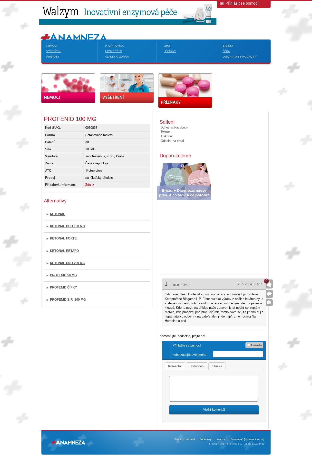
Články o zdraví (117, 56)
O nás (177, 439)
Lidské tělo (113, 51)
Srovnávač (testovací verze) (247, 439)
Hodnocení (197, 366)
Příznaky (52, 56)
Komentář (175, 366)
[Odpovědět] (269, 294)
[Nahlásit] (269, 302)
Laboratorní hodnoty (239, 56)
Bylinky (228, 45)
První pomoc (114, 45)
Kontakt (190, 439)
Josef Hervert (181, 285)
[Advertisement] (201, 235)
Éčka (226, 51)
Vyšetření (53, 51)
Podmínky (206, 439)
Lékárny (170, 51)
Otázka (217, 366)
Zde (87, 185)
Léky (167, 45)
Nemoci (51, 45)
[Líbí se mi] (269, 283)
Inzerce (220, 439)
